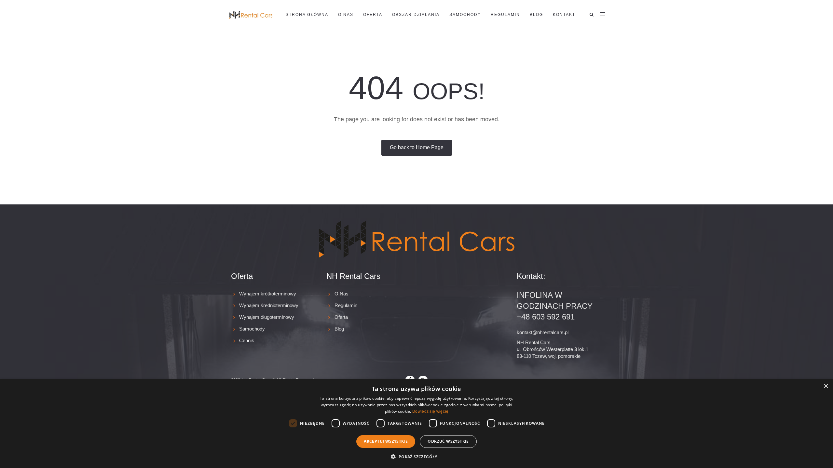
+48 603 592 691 (546, 316)
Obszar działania (416, 14)
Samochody (465, 14)
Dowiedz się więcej (430, 411)
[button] (416, 456)
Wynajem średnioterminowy (268, 305)
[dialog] (416, 423)
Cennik (246, 340)
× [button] (825, 386)
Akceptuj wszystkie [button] (386, 441)
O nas (345, 14)
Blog (536, 14)
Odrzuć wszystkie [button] (448, 441)
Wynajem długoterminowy (266, 317)
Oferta (372, 14)
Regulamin (505, 14)
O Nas (341, 293)
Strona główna (307, 14)
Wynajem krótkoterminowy (267, 293)
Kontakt (564, 14)
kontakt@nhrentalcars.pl (542, 332)
